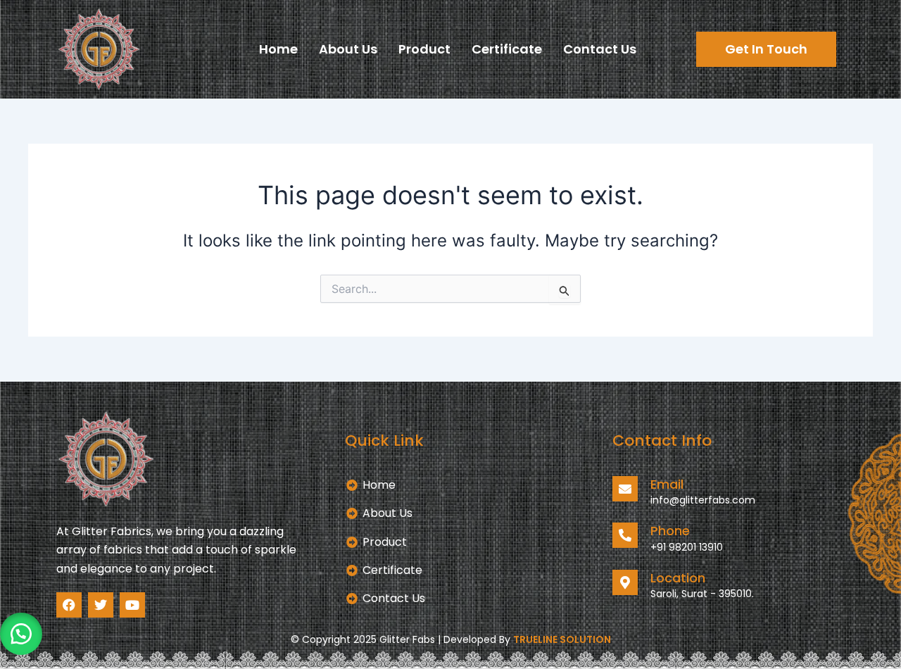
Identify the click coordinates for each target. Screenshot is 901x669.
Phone (670, 530)
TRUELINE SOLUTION (562, 639)
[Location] (625, 582)
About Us (348, 49)
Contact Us (599, 49)
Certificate (507, 49)
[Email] (625, 488)
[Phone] (625, 535)
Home (278, 49)
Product (424, 49)
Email (666, 484)
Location (677, 578)
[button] (21, 634)
